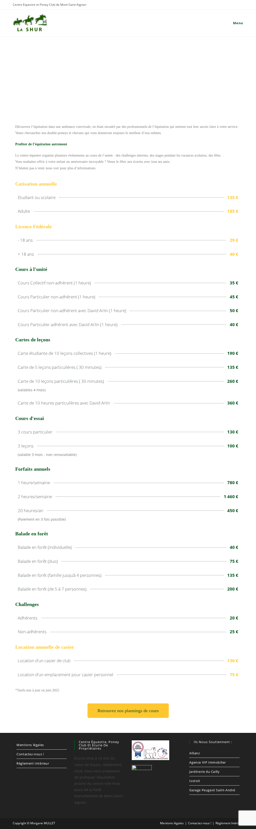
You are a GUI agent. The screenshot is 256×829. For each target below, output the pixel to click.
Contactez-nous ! (30, 754)
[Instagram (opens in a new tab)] (233, 5)
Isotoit (194, 781)
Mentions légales (30, 745)
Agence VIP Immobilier (207, 762)
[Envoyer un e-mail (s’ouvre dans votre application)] (240, 5)
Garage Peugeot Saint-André (212, 790)
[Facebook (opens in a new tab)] (226, 5)
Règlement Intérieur (32, 763)
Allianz (194, 753)
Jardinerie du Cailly (204, 771)
